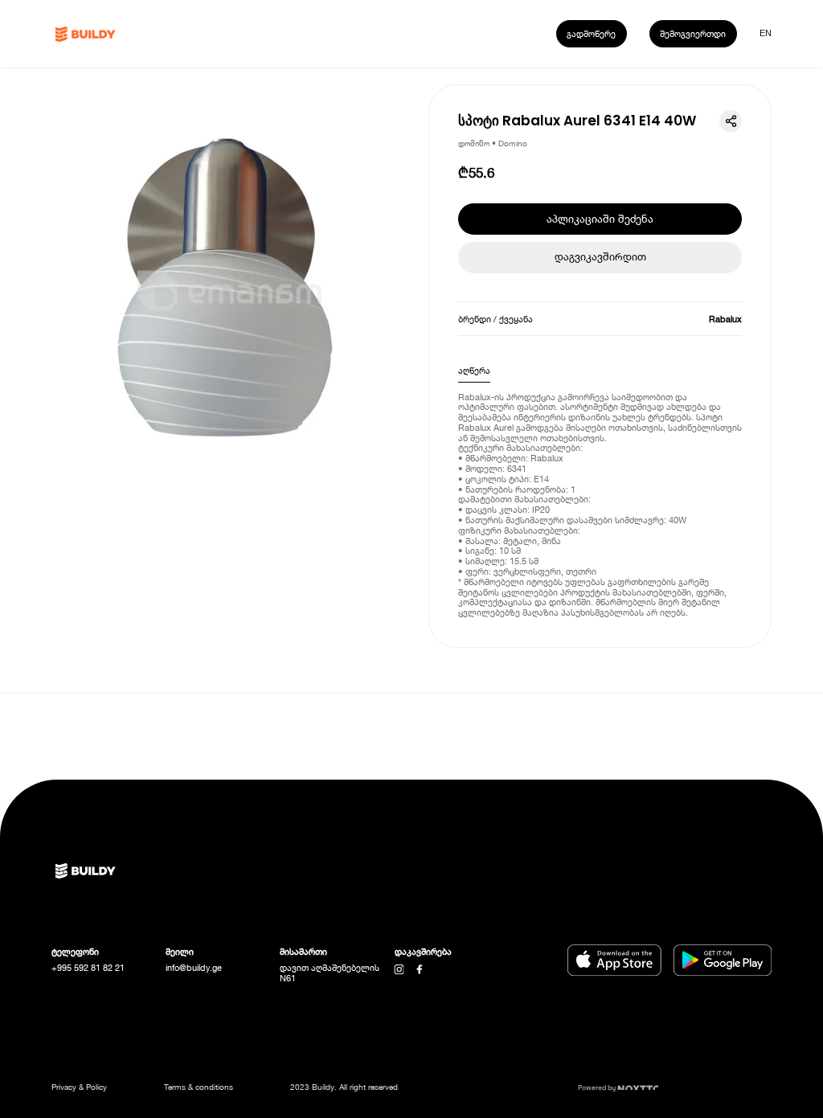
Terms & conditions (198, 1086)
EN (766, 33)
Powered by (597, 1087)
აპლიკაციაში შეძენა (600, 219)
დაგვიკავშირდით (600, 257)
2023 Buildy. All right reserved (344, 1086)
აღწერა (474, 370)
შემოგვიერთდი (693, 33)
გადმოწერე (591, 33)
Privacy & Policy (79, 1086)
